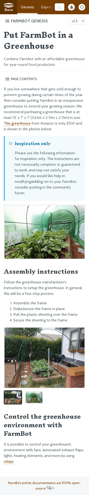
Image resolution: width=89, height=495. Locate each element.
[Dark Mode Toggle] (82, 7)
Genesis (27, 7)
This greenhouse (17, 123)
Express (47, 7)
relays (9, 461)
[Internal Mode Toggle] (71, 7)
